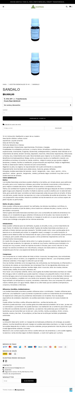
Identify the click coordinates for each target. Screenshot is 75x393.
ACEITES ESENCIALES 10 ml (19, 84)
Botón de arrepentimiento (12, 373)
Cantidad (5, 110)
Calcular (58, 128)
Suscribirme (29, 381)
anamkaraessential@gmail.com (14, 368)
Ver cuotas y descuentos (12, 105)
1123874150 (7, 370)
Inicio (5, 84)
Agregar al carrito (37, 118)
